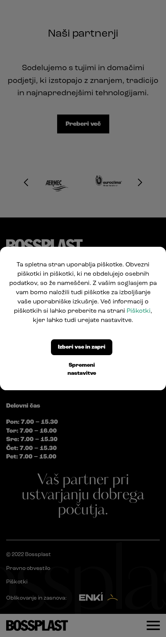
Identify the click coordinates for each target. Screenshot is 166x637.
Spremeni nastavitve (82, 369)
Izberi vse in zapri (81, 347)
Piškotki (139, 311)
